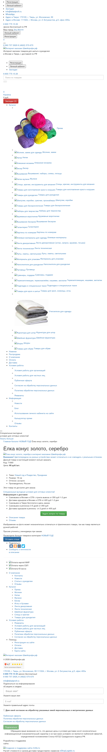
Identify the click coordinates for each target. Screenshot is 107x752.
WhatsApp (10, 14)
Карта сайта (19, 650)
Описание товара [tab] (17, 517)
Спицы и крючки (21, 614)
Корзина (7, 94)
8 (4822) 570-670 (25, 45)
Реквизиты (19, 622)
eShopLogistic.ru (67, 750)
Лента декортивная (23, 606)
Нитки (17, 595)
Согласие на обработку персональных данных (35, 636)
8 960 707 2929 (10, 45)
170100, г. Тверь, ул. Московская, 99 (29, 17)
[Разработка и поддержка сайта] (21, 747)
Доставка (18, 647)
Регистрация (12, 1)
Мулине (18, 597)
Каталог (12, 586)
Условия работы (16, 620)
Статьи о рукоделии (23, 581)
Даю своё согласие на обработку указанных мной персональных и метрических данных (49, 710)
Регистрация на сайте (24, 642)
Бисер (17, 600)
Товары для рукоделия (24, 617)
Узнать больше (7, 438)
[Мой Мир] (19, 546)
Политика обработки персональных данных (34, 634)
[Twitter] (23, 546)
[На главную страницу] (20, 47)
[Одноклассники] (15, 546)
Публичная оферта (23, 631)
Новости (18, 578)
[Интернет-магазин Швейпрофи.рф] (20, 654)
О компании (14, 572)
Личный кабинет (14, 5)
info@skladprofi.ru (14, 11)
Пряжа (17, 589)
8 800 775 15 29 (10, 24)
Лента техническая (23, 609)
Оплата (17, 645)
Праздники (42, 475)
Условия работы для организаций (29, 625)
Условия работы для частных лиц (29, 628)
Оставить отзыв (12, 539)
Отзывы (17, 583)
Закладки (10, 8)
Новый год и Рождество (25, 475)
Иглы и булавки (21, 603)
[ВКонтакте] (11, 546)
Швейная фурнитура (23, 611)
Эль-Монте (19, 29)
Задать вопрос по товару (53, 513)
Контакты (18, 575)
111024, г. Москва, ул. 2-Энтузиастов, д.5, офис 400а (38, 19)
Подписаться (11, 727)
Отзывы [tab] (12, 520)
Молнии (18, 592)
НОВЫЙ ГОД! (47, 535)
